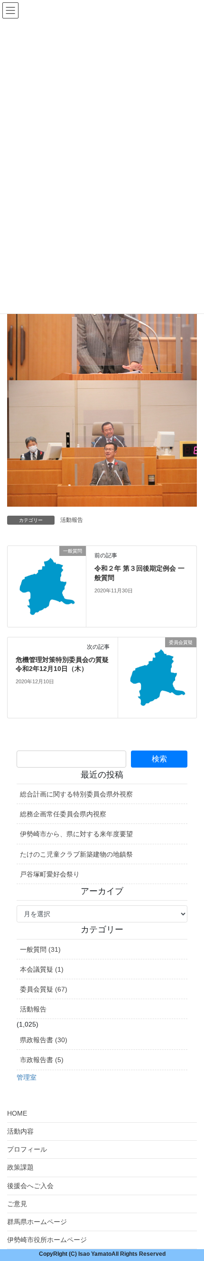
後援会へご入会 (30, 1185)
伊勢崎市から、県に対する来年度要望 (76, 834)
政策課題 (20, 1167)
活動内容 (20, 1131)
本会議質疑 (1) (42, 969)
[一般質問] (47, 586)
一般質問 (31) (40, 949)
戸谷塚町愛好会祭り (50, 874)
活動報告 (71, 520)
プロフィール (27, 1149)
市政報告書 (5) (42, 1060)
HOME (17, 1113)
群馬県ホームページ (37, 1221)
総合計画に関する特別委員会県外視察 (76, 794)
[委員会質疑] (157, 677)
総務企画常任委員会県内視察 (63, 814)
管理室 (27, 1077)
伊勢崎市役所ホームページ (47, 1239)
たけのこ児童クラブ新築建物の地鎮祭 (76, 854)
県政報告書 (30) (43, 1040)
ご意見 (17, 1203)
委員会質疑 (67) (43, 989)
